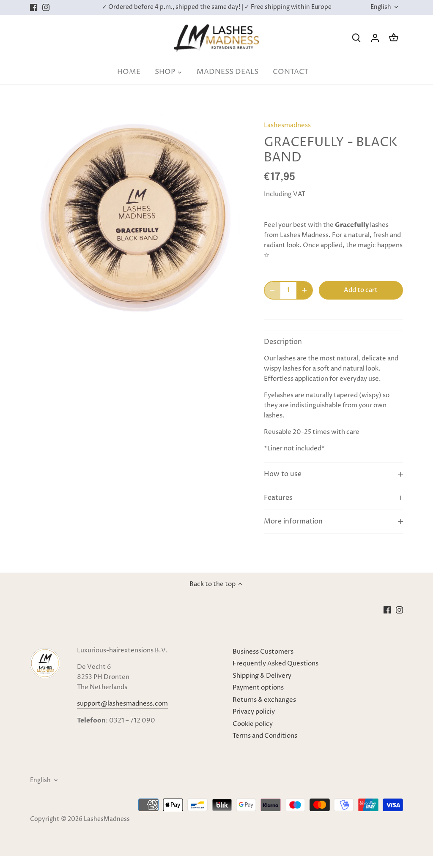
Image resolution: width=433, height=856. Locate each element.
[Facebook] (33, 7)
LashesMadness (107, 819)
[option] (137, 218)
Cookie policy (253, 724)
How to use (282, 474)
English (380, 7)
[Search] (356, 37)
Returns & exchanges (264, 699)
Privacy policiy (254, 711)
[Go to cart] (394, 37)
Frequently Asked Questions (275, 663)
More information (293, 521)
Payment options (258, 687)
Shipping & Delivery (262, 675)
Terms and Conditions (265, 735)
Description (283, 342)
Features (278, 497)
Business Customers (263, 651)
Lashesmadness (287, 125)
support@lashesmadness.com (122, 703)
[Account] (375, 37)
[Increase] (304, 290)
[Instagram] (45, 7)
